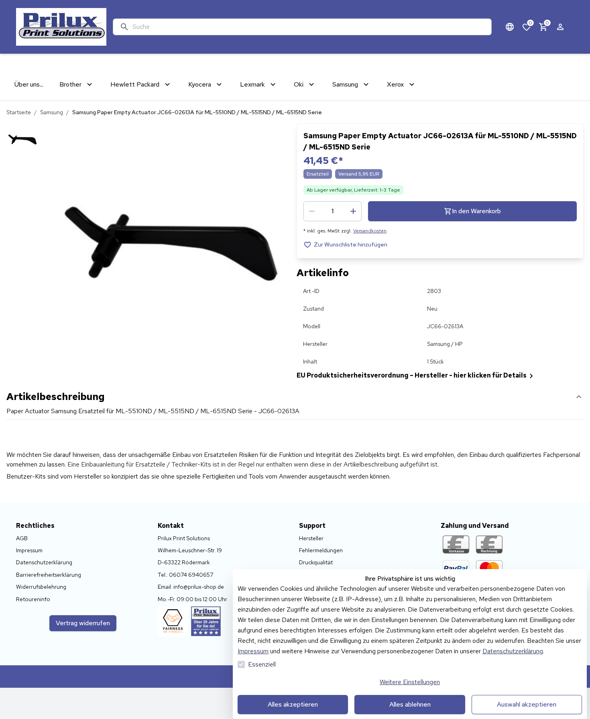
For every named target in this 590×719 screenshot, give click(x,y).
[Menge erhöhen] (353, 211)
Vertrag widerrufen (83, 623)
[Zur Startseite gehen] (61, 27)
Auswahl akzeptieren (526, 704)
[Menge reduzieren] (312, 211)
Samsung (51, 112)
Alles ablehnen (410, 704)
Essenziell (262, 664)
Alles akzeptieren (293, 704)
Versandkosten (370, 231)
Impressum (253, 651)
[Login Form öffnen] (560, 27)
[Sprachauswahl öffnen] (510, 27)
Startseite (18, 112)
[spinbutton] (332, 211)
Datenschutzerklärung (512, 651)
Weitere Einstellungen (410, 682)
